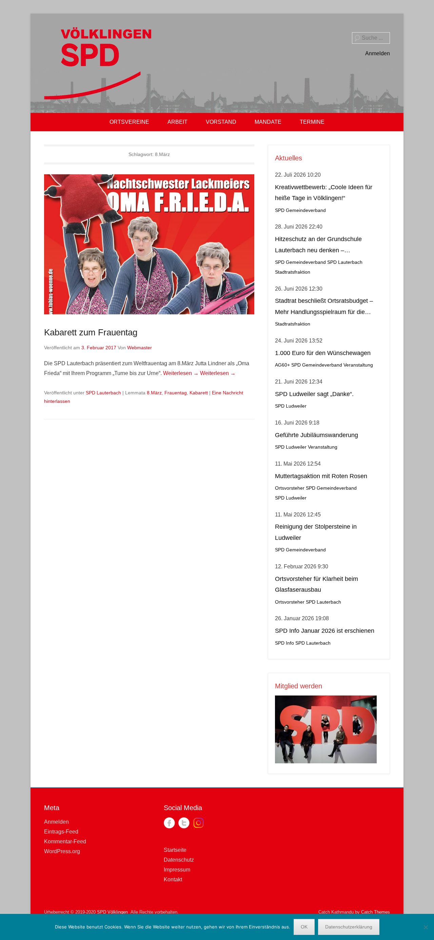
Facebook (169, 822)
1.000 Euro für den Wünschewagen (323, 353)
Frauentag (175, 392)
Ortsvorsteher (289, 488)
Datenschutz (179, 860)
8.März (154, 392)
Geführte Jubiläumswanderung (316, 435)
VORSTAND (221, 122)
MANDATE (268, 122)
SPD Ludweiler (291, 406)
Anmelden (377, 53)
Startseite (175, 850)
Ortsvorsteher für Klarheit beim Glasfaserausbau (316, 584)
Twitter (184, 822)
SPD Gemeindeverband (300, 210)
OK (304, 926)
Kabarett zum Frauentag (90, 332)
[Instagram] (198, 822)
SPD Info (284, 643)
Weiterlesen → (181, 373)
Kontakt (173, 879)
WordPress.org (62, 851)
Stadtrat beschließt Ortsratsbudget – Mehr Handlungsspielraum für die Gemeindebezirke (324, 307)
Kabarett (199, 392)
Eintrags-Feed (61, 832)
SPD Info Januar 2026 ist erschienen (324, 630)
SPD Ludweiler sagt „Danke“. (314, 394)
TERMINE (312, 122)
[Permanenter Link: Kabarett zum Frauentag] (149, 244)
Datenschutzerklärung (348, 926)
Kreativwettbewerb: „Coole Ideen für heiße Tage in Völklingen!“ (323, 192)
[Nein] (425, 927)
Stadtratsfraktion (292, 272)
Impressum (177, 870)
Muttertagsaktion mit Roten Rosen (321, 476)
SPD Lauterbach (103, 392)
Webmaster (139, 347)
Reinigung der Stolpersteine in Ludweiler (316, 532)
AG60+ (282, 365)
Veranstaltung (358, 365)
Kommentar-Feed (65, 841)
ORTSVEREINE (129, 122)
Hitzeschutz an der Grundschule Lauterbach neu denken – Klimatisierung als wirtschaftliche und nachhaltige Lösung (325, 246)
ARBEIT (177, 122)
